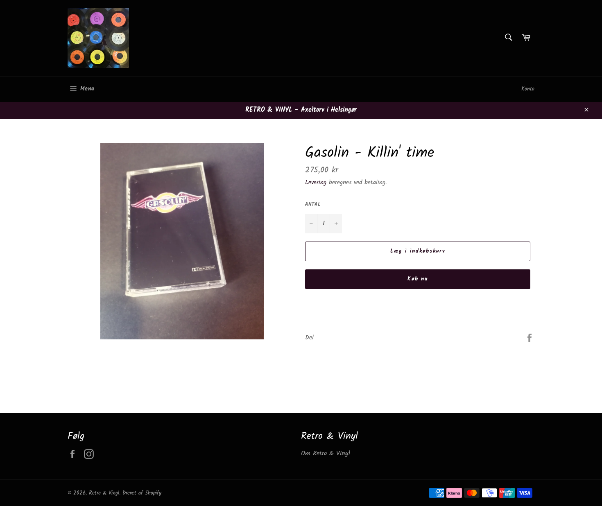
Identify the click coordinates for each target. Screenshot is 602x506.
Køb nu (417, 279)
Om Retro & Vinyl (325, 453)
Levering (315, 182)
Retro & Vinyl (104, 493)
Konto (527, 89)
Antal (313, 204)
